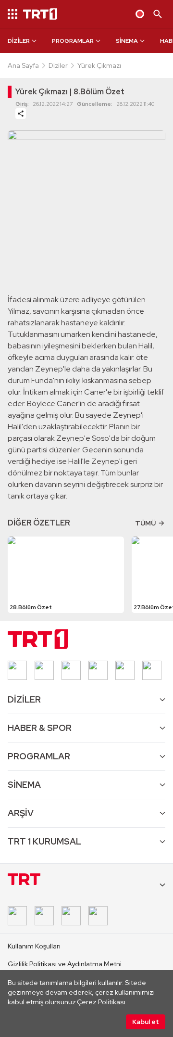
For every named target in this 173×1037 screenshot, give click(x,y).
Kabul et (145, 1021)
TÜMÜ (145, 523)
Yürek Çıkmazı (99, 65)
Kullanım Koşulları (34, 946)
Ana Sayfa (23, 65)
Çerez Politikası (101, 1002)
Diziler (58, 65)
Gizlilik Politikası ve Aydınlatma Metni (65, 964)
